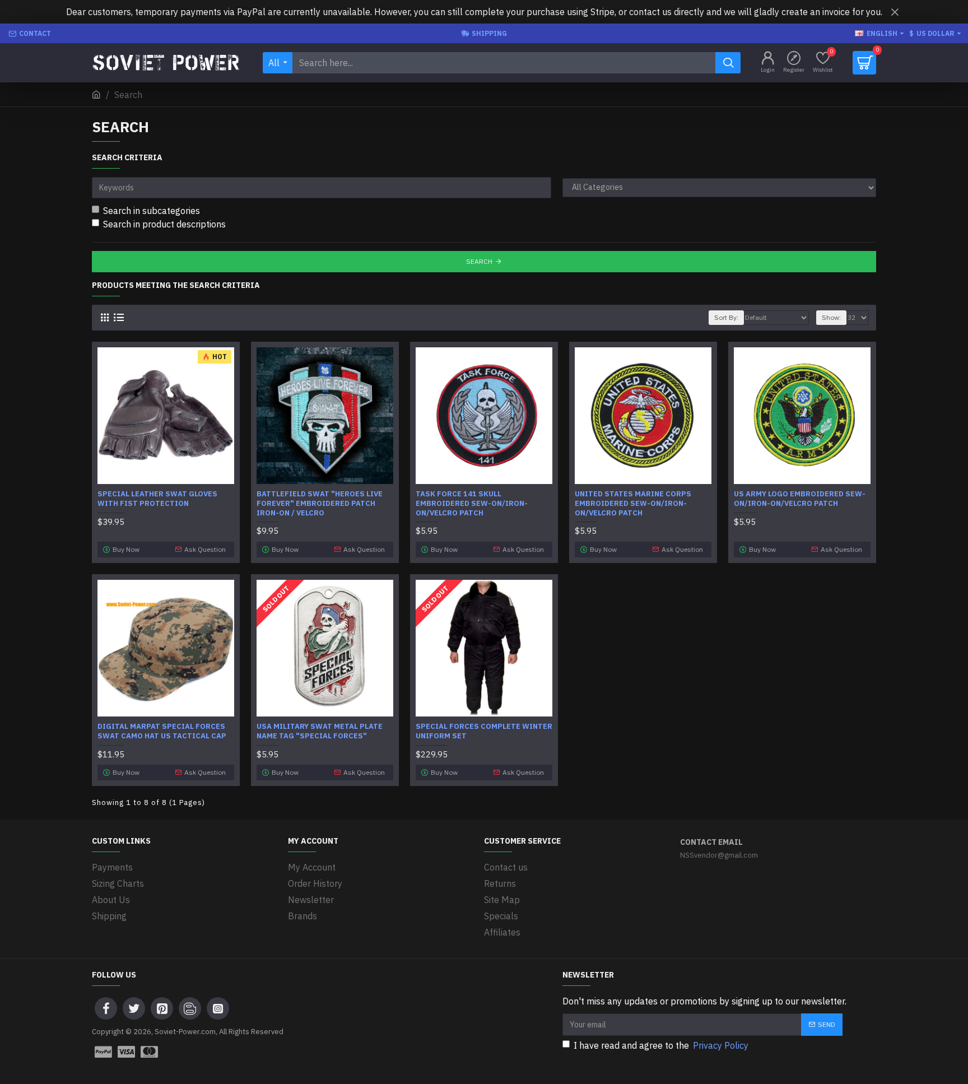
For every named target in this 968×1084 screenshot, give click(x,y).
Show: (831, 317)
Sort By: (726, 317)
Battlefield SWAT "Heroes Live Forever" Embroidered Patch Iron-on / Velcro (320, 504)
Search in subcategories (151, 210)
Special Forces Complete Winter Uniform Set (484, 731)
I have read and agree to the (661, 1045)
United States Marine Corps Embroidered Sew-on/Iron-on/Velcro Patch (633, 504)
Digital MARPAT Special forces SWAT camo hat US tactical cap (161, 731)
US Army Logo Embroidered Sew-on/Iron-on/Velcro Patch (799, 499)
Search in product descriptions (164, 224)
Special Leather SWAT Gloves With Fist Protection (157, 499)
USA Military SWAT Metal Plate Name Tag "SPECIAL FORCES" (320, 731)
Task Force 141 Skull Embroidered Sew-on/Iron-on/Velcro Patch (472, 504)
